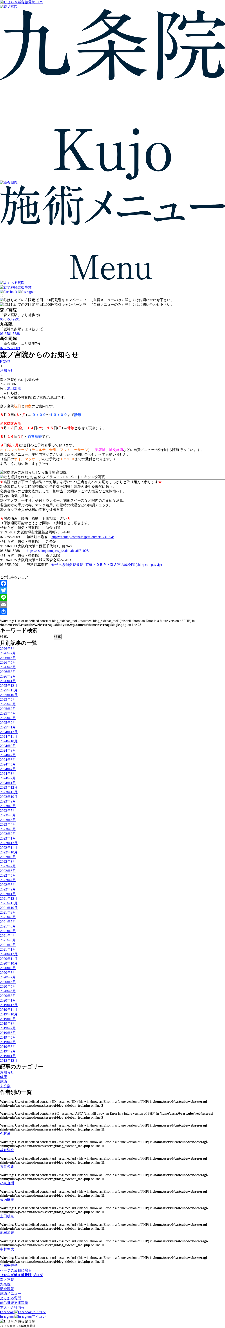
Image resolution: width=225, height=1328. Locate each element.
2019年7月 (8, 1028)
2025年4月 (8, 713)
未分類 (5, 1086)
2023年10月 (9, 797)
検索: (4, 636)
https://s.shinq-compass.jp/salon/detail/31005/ (58, 551)
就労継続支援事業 (14, 1303)
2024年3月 (8, 773)
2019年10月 (9, 1014)
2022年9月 (8, 857)
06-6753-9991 (10, 319)
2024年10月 (9, 741)
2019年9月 (8, 1019)
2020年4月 (8, 991)
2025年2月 (8, 723)
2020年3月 (8, 996)
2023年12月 (9, 787)
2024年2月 (8, 778)
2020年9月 (8, 968)
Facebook (7, 1312)
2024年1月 (8, 783)
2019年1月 (8, 1056)
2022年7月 (8, 866)
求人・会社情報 (12, 1307)
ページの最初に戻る (16, 1270)
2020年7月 (8, 977)
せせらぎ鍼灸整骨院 (16, 1275)
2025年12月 (9, 685)
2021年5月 (8, 931)
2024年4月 (8, 769)
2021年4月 (8, 935)
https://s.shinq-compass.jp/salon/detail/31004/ (82, 537)
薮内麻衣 (7, 1199)
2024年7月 (8, 755)
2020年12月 (9, 954)
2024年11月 (9, 736)
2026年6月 (8, 658)
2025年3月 (8, 718)
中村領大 (7, 1249)
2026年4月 (8, 667)
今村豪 (5, 1133)
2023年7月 (8, 810)
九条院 (5, 1284)
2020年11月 (9, 959)
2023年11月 (9, 792)
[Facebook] (112, 583)
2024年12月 (9, 732)
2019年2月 (8, 1051)
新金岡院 (7, 1289)
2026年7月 (8, 653)
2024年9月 (8, 746)
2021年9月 (8, 912)
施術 (3, 1081)
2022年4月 (8, 880)
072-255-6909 (10, 348)
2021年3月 (8, 940)
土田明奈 (7, 1216)
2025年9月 (8, 699)
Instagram (7, 1317)
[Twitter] (112, 590)
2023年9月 (8, 801)
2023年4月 (8, 824)
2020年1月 (8, 1000)
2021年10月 (9, 908)
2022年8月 (8, 861)
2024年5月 (8, 764)
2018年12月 (9, 1060)
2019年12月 (9, 1005)
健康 (3, 1077)
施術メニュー (10, 1293)
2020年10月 (9, 963)
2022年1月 (8, 894)
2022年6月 (8, 871)
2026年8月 (8, 648)
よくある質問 (10, 1298)
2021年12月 (9, 898)
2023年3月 (8, 829)
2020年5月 (8, 986)
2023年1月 (8, 838)
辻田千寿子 (9, 1266)
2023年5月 (8, 820)
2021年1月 (8, 949)
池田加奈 (14, 388)
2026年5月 (8, 662)
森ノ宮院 (7, 1279)
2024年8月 (8, 750)
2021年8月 (8, 917)
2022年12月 (9, 843)
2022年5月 (8, 875)
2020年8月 (8, 972)
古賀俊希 (7, 1166)
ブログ (38, 1275)
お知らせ (7, 1072)
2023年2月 (8, 834)
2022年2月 (8, 889)
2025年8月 (8, 704)
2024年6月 (8, 760)
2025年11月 (9, 690)
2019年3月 (8, 1047)
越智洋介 (7, 1150)
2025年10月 (9, 695)
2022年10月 (9, 852)
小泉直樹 (7, 1183)
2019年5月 (8, 1037)
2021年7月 (8, 922)
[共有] (112, 611)
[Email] (112, 604)
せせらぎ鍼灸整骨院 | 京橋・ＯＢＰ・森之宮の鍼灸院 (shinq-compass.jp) (106, 564)
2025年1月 (8, 727)
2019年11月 (9, 1009)
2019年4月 (8, 1042)
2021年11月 (9, 903)
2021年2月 (8, 945)
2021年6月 (8, 926)
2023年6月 (8, 815)
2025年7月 (8, 709)
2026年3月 (8, 672)
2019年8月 (8, 1023)
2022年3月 (8, 885)
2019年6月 (8, 1033)
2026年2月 (8, 676)
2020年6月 (8, 982)
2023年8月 (8, 806)
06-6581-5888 (10, 333)
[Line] (112, 597)
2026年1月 (8, 681)
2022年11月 (9, 847)
